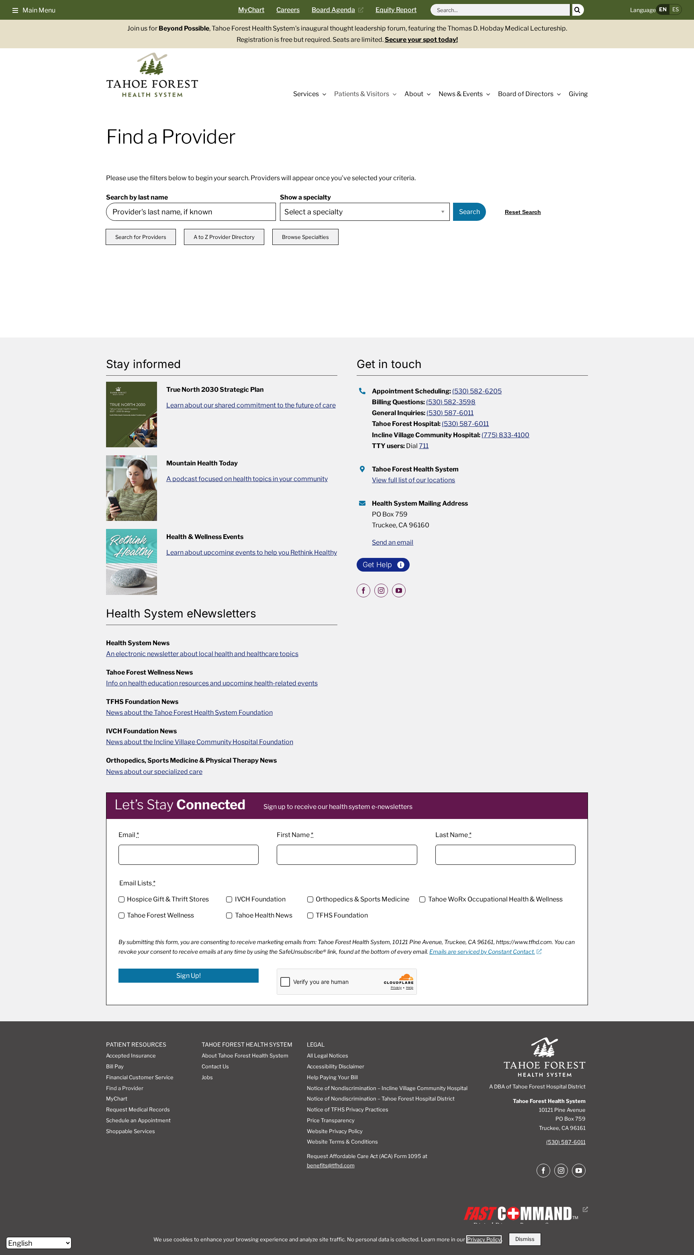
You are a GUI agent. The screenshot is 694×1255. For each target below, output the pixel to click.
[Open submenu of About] (427, 94)
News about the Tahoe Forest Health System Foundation (189, 712)
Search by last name (137, 197)
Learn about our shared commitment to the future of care (251, 405)
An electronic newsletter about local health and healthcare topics (202, 654)
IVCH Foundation (260, 899)
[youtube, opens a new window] (399, 590)
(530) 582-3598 (451, 402)
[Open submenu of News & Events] (486, 94)
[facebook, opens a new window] (363, 590)
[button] (34, 9)
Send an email (392, 542)
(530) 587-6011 (450, 413)
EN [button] (663, 9)
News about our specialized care (154, 772)
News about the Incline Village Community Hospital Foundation (199, 742)
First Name (295, 835)
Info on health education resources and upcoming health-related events (212, 683)
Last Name (453, 835)
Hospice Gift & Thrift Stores (168, 899)
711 (424, 446)
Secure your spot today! (421, 39)
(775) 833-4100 (505, 435)
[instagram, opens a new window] (381, 590)
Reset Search (523, 212)
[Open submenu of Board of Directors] (557, 94)
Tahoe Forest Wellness (160, 915)
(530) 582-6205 (477, 391)
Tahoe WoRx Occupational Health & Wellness (495, 899)
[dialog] (347, 1239)
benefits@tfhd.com (331, 1165)
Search (469, 212)
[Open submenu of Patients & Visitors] (392, 94)
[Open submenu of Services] (322, 94)
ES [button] (675, 9)
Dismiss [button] (525, 1239)
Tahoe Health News (263, 915)
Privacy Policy (484, 1239)
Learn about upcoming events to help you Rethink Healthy (251, 552)
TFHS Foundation (342, 915)
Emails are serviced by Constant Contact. (482, 951)
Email (128, 835)
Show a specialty (305, 197)
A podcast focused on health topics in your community (247, 479)
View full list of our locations (413, 480)
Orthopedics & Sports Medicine (362, 899)
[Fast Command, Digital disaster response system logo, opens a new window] (524, 1209)
